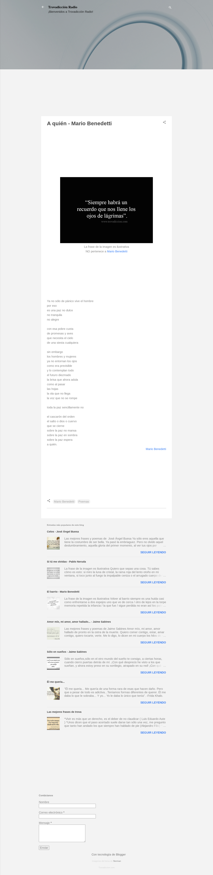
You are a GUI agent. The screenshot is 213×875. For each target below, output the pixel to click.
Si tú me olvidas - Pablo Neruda (66, 561)
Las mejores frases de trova (64, 711)
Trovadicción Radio (62, 6)
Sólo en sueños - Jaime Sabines (67, 651)
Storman (117, 861)
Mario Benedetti (117, 251)
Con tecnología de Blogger (108, 854)
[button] (164, 122)
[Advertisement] (106, 67)
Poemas (83, 501)
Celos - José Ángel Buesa (63, 531)
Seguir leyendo (153, 552)
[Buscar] (170, 7)
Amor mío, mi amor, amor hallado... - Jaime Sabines (79, 621)
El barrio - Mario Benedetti (63, 591)
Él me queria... (56, 681)
